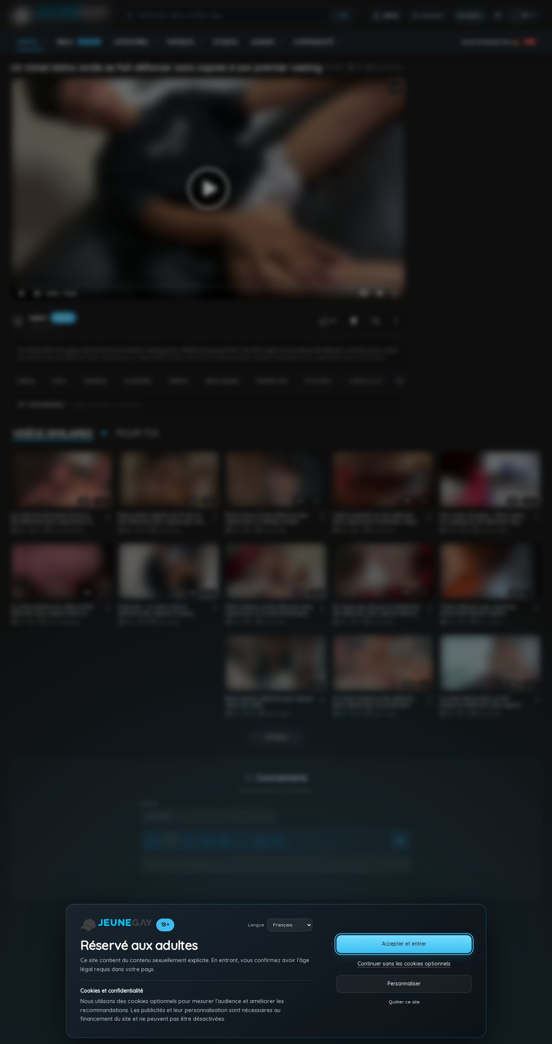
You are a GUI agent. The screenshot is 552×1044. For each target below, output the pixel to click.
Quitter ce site (404, 1002)
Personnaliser (404, 983)
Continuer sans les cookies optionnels (404, 963)
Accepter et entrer (404, 943)
